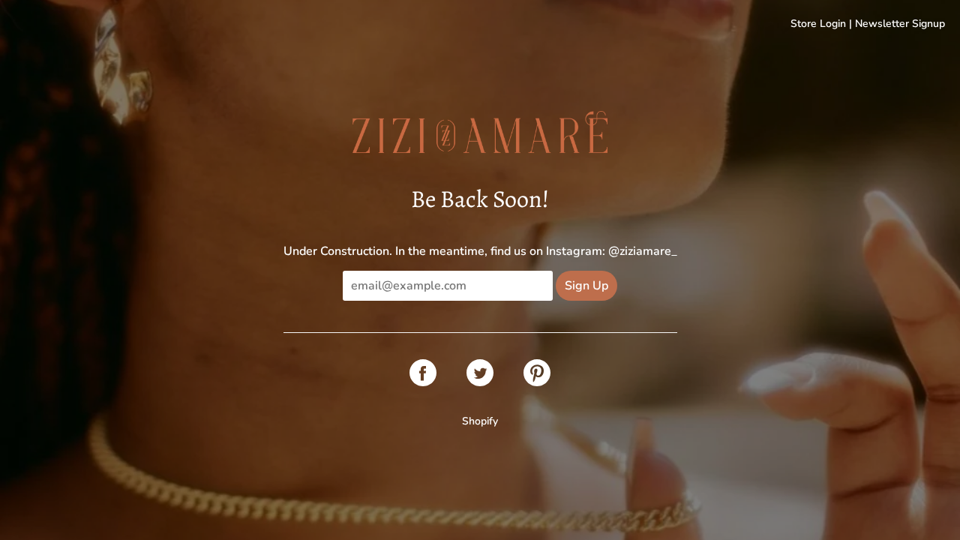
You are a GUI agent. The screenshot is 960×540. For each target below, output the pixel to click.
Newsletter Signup (900, 23)
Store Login (818, 23)
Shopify (480, 421)
